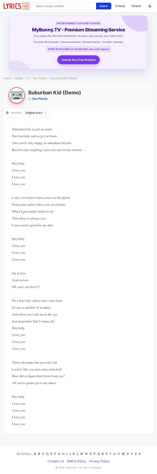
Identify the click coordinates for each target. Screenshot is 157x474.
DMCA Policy (76, 461)
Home (7, 78)
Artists (120, 6)
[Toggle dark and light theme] (150, 6)
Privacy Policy (99, 461)
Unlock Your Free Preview (78, 59)
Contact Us (55, 461)
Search (104, 6)
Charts (136, 6)
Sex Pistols (39, 78)
